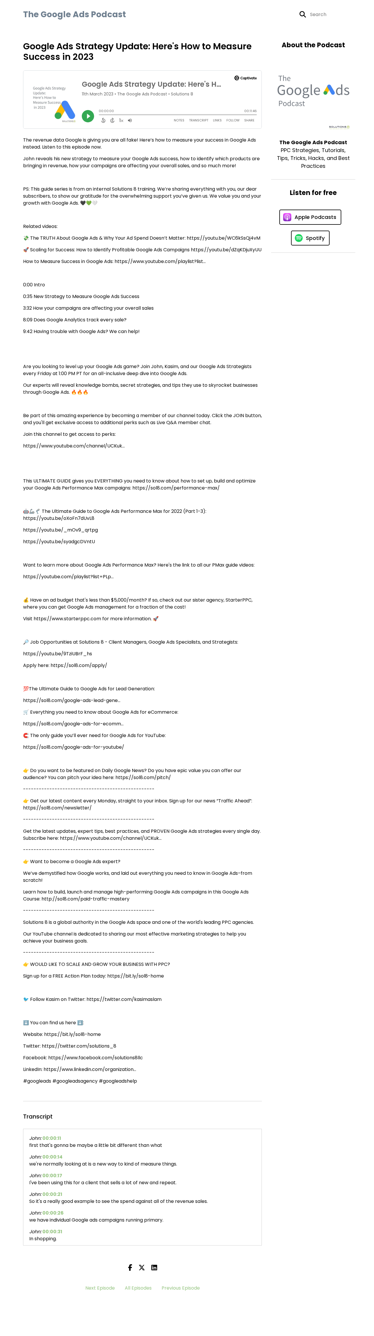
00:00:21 (52, 1194)
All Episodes (138, 1288)
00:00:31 (52, 1231)
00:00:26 (53, 1213)
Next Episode (100, 1288)
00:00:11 (51, 1138)
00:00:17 (52, 1175)
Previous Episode (181, 1288)
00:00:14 (52, 1157)
